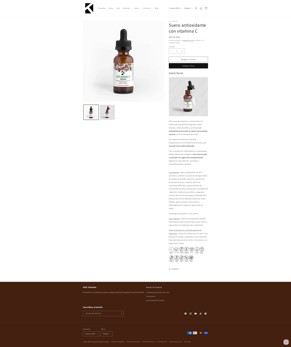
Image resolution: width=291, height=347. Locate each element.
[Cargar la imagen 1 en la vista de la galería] (91, 112)
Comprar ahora (188, 66)
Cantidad (172, 47)
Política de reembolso (117, 341)
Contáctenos (150, 296)
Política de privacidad (133, 341)
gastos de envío (188, 40)
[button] (127, 8)
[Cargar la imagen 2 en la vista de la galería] (107, 112)
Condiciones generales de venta (157, 292)
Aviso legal (187, 341)
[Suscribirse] (121, 313)
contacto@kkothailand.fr (155, 300)
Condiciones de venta (175, 341)
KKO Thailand (92, 342)
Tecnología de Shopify (102, 342)
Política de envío (162, 341)
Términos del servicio (148, 341)
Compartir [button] (175, 269)
